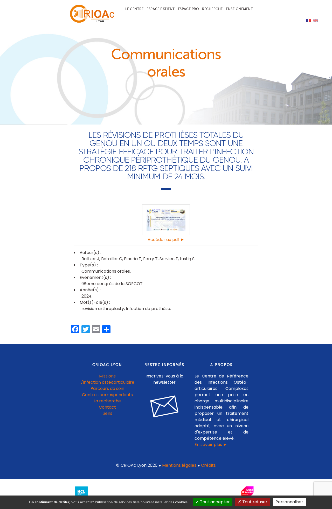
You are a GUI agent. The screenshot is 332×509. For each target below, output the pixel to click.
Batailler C (111, 259)
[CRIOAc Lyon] (91, 22)
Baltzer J (90, 259)
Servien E (169, 259)
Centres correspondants (107, 395)
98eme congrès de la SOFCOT (112, 284)
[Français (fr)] (308, 20)
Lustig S (187, 259)
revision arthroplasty (102, 309)
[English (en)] (315, 20)
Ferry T (150, 259)
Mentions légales (179, 465)
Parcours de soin (107, 388)
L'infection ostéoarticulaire (107, 382)
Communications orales (105, 271)
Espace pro (188, 9)
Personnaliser (289, 502)
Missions (107, 376)
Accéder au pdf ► (166, 240)
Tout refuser (254, 502)
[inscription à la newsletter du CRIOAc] (164, 421)
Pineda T (132, 259)
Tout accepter (214, 502)
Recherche (212, 9)
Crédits (208, 465)
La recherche (107, 401)
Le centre (134, 9)
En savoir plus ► (211, 445)
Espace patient (161, 9)
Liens (107, 413)
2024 (86, 296)
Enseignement (239, 9)
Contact (107, 407)
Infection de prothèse (148, 309)
